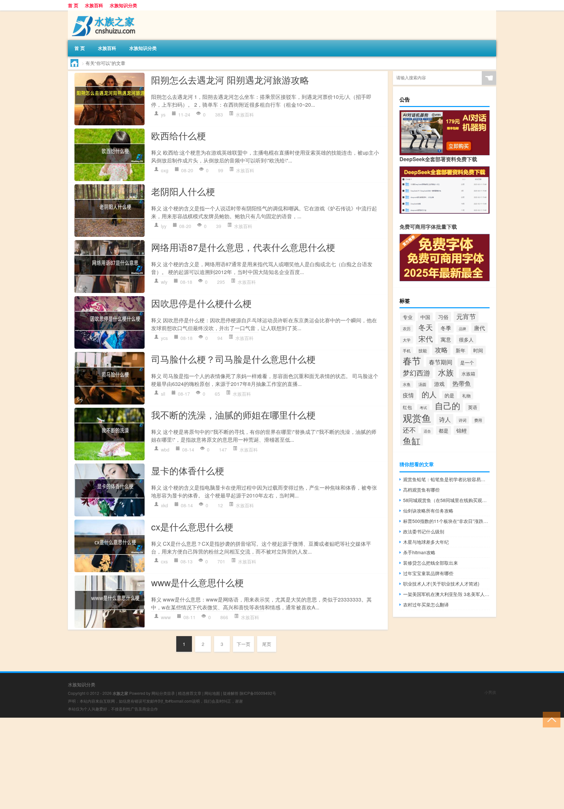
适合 (427, 431)
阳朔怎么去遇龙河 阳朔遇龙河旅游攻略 (230, 79)
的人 (429, 394)
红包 (407, 407)
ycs (164, 338)
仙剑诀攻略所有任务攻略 (428, 510)
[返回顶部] (550, 719)
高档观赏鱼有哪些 (421, 489)
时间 (478, 350)
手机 (407, 350)
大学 (407, 340)
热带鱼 (461, 383)
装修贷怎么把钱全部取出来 (430, 562)
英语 (472, 407)
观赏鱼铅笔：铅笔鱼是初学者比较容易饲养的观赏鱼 (446, 479)
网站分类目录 (163, 693)
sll (163, 393)
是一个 (467, 362)
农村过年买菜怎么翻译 (426, 604)
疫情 (408, 395)
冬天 (425, 327)
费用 (478, 420)
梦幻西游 (416, 372)
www (166, 617)
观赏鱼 (417, 417)
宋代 (425, 338)
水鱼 (407, 384)
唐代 (479, 328)
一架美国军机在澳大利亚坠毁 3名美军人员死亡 (446, 594)
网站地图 (212, 693)
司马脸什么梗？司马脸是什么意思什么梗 (233, 358)
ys (163, 114)
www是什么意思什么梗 (197, 582)
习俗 (443, 317)
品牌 (462, 328)
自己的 (447, 405)
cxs (164, 561)
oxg (164, 170)
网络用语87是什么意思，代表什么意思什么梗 (243, 246)
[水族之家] (102, 12)
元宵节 (466, 316)
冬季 (446, 328)
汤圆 (422, 384)
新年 (460, 350)
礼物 (466, 395)
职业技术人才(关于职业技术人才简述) (441, 583)
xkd (164, 505)
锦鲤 (461, 430)
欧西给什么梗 (178, 135)
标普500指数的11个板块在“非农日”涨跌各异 (446, 521)
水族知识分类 (123, 5)
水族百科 (94, 5)
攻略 (441, 349)
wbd (165, 449)
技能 (422, 350)
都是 (443, 430)
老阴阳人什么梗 (183, 191)
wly (164, 282)
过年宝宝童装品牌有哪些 (428, 573)
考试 (423, 407)
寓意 (446, 339)
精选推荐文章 (189, 693)
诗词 (462, 420)
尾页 (266, 644)
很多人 (466, 339)
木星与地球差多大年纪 (426, 542)
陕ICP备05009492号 (258, 693)
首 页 (73, 5)
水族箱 (468, 373)
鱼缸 (411, 440)
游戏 (439, 384)
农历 (407, 328)
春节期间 (440, 362)
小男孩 (490, 692)
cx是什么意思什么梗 (192, 526)
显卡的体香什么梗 (187, 470)
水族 (446, 372)
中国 (425, 316)
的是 (449, 395)
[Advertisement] (196, 763)
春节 (412, 360)
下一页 (243, 644)
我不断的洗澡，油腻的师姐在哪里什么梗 (233, 414)
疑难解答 (231, 693)
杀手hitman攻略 (419, 552)
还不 (409, 430)
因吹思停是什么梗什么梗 (201, 303)
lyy (163, 226)
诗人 (445, 419)
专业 (408, 316)
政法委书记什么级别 (423, 531)
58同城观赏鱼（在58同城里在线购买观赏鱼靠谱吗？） (446, 500)
